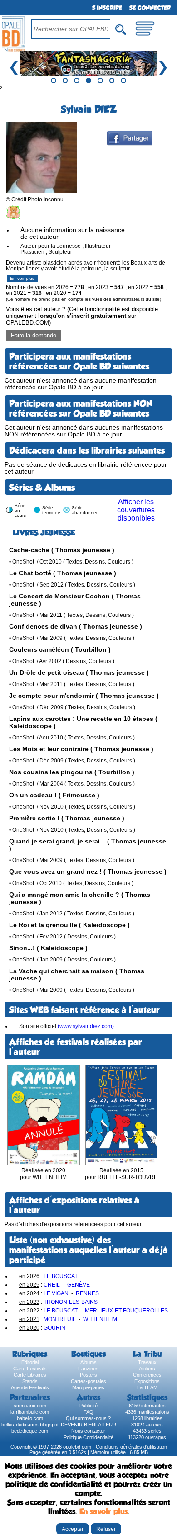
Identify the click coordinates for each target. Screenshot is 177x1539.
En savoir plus (103, 1511)
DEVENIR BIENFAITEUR (88, 1424)
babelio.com (30, 1418)
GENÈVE (78, 1285)
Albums (88, 1362)
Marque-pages (88, 1387)
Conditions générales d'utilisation (131, 1446)
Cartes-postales (88, 1381)
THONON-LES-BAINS (71, 1302)
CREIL (52, 1285)
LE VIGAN (56, 1293)
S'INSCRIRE (107, 8)
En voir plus (22, 278)
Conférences (147, 1375)
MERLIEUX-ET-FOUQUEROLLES (126, 1310)
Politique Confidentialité (88, 1437)
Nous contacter (88, 1431)
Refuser (106, 1529)
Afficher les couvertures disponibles (136, 510)
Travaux (147, 1362)
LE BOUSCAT (61, 1276)
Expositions (147, 1381)
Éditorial (30, 1362)
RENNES (87, 1293)
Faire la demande (33, 335)
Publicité (88, 1405)
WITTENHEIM (100, 1319)
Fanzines (88, 1368)
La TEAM (147, 1387)
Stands (30, 1381)
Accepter (73, 1529)
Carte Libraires (30, 1375)
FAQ (88, 1412)
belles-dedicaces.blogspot (30, 1424)
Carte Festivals (30, 1368)
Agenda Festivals (30, 1387)
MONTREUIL (60, 1319)
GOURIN (54, 1328)
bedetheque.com (29, 1431)
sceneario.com (30, 1405)
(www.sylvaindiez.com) (86, 1026)
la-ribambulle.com (29, 1412)
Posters (88, 1375)
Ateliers (147, 1368)
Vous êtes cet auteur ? (82, 316)
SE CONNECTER (150, 8)
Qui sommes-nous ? (88, 1418)
